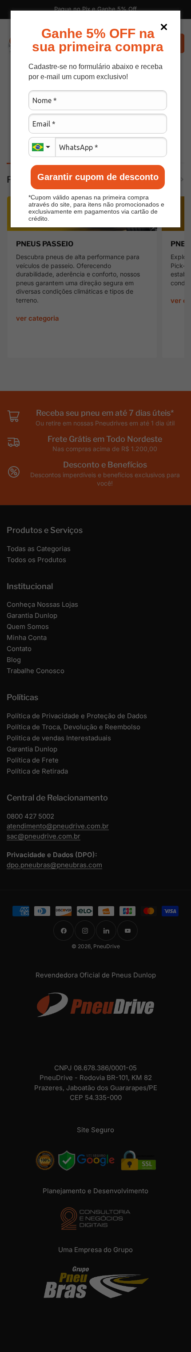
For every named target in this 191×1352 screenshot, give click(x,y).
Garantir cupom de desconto (98, 177)
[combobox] (41, 147)
